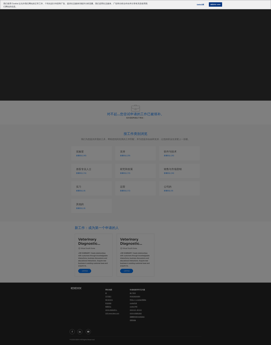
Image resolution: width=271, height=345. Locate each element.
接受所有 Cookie (215, 4)
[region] (135, 4)
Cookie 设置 (200, 4)
